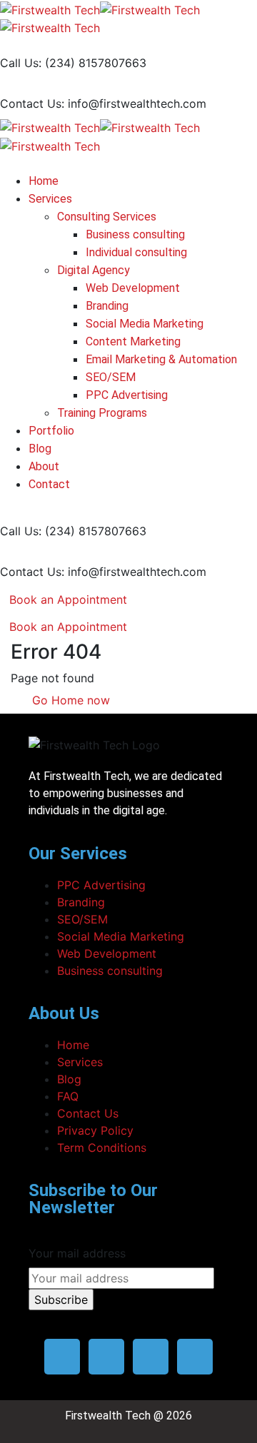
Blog (69, 1079)
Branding (81, 902)
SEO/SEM (82, 919)
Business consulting (110, 970)
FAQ (68, 1096)
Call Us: (20, 63)
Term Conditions (101, 1147)
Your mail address (77, 1253)
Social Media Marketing (120, 936)
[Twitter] (106, 1356)
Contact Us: (32, 103)
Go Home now (69, 700)
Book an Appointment (68, 599)
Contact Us (88, 1113)
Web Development (106, 953)
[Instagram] (150, 1356)
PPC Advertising (101, 885)
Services (80, 1062)
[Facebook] (62, 1356)
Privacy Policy (95, 1130)
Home (73, 1045)
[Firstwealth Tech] (50, 8)
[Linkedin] (195, 1356)
